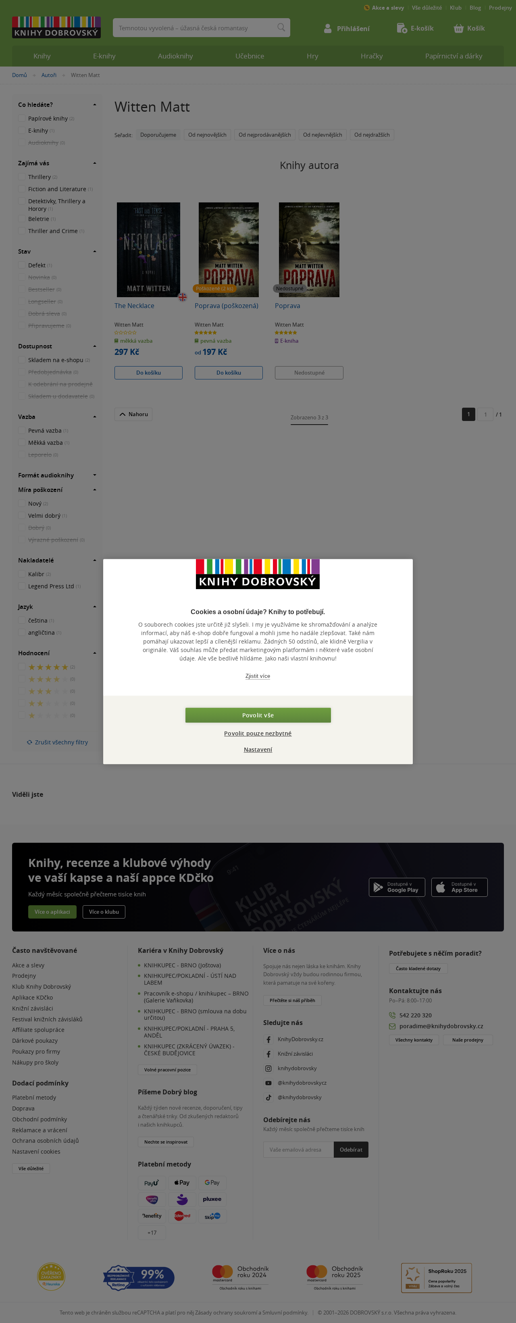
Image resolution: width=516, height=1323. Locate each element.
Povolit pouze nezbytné (257, 733)
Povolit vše (258, 715)
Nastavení (258, 749)
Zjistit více (258, 676)
